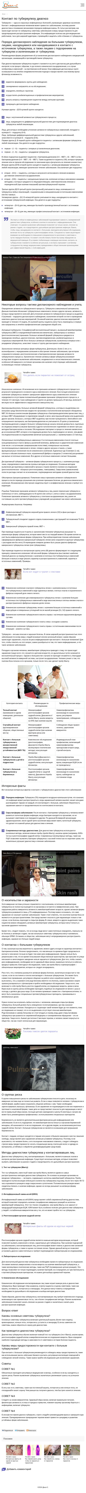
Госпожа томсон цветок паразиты (40, 1031)
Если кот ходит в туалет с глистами (41, 572)
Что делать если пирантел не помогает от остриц (48, 375)
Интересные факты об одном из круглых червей (48, 1226)
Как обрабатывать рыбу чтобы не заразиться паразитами (33, 1461)
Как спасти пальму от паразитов (70, 1460)
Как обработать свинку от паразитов (52, 1460)
